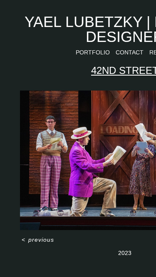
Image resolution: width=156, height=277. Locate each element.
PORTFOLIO (93, 52)
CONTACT (130, 52)
